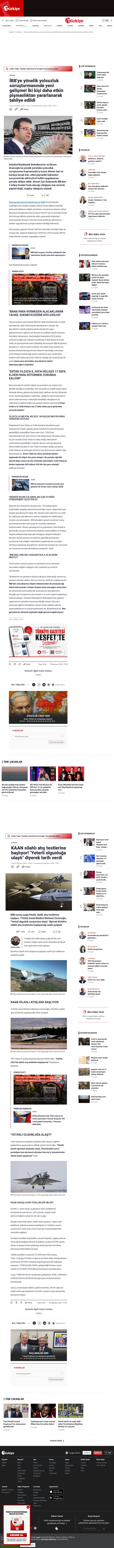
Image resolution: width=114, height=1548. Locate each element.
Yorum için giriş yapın (56, 742)
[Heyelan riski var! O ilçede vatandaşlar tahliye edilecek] (84, 1075)
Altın (19, 1465)
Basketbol (36, 1476)
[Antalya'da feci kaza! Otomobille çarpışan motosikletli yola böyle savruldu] (84, 313)
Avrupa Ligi (37, 1473)
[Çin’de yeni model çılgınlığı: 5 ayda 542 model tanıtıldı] (84, 299)
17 (48, 721)
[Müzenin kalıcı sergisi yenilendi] (84, 1063)
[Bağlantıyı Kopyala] (16, 109)
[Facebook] (15, 664)
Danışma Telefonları (39, 1500)
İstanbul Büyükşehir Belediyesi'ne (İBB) (27, 202)
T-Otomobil (21, 1478)
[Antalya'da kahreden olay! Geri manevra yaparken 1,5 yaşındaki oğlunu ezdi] (90, 858)
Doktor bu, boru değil (96, 980)
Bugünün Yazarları (8, 1490)
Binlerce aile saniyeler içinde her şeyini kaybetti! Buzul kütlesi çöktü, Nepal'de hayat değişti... (100, 280)
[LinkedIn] (44, 684)
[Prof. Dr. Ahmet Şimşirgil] (83, 158)
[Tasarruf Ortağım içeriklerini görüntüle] (21, 26)
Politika (4, 1462)
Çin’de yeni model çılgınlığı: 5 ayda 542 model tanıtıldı (100, 296)
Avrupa (51, 1465)
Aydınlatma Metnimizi (48, 1539)
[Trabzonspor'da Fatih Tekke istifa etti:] (90, 75)
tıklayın (99, 241)
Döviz (19, 1468)
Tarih (82, 1470)
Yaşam (67, 1459)
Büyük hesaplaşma (95, 949)
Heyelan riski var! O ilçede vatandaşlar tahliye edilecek (98, 1071)
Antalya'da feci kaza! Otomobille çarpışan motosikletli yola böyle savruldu (100, 311)
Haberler (20, 1498)
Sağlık (67, 1462)
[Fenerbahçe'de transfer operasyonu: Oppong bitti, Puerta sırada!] (90, 133)
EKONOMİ (81, 25)
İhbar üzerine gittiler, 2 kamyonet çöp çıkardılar (99, 1085)
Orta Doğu (52, 1462)
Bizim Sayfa (101, 1459)
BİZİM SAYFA (48, 25)
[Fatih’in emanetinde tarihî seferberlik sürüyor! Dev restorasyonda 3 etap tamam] (84, 1045)
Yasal (35, 1503)
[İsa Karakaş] (83, 961)
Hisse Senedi (21, 1470)
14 (43, 721)
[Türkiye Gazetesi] (74, 23)
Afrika (51, 1470)
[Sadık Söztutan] (83, 980)
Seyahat (67, 1470)
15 (45, 721)
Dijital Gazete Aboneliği (40, 20)
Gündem (12, 75)
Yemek (67, 1468)
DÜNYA (91, 25)
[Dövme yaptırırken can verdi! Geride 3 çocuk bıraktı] (90, 874)
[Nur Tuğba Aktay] (83, 186)
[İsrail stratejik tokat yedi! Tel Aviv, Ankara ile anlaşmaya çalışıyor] (90, 121)
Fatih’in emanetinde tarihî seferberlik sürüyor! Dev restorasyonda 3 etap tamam (99, 1044)
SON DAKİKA (7, 25)
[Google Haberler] (58, 685)
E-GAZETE (87, 1453)
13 (41, 721)
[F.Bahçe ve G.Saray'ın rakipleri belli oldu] (84, 329)
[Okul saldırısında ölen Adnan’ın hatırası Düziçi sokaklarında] (84, 267)
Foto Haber (21, 1500)
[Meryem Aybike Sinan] (83, 200)
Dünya (51, 1459)
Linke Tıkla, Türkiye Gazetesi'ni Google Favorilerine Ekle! (34, 69)
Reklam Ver (37, 1506)
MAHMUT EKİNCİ (18, 619)
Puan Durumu (37, 1465)
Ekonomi (20, 1459)
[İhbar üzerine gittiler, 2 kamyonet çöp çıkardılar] (84, 1089)
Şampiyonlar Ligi (38, 1470)
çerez (38, 1537)
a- (43, 195)
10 (36, 721)
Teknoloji (20, 1492)
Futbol (35, 1462)
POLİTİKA (70, 25)
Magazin (20, 1490)
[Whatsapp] (10, 109)
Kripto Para (21, 1473)
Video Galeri (21, 1503)
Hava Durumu (69, 1465)
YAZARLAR (35, 25)
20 (54, 721)
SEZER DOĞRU (15, 947)
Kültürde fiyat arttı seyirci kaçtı (98, 1098)
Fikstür (35, 1468)
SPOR (100, 25)
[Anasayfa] (8, 1453)
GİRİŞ (106, 20)
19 (52, 721)
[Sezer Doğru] (15, 941)
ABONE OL (98, 1453)
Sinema (83, 1462)
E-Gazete (11, 20)
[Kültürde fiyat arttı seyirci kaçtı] (84, 1102)
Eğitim (4, 1465)
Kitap (82, 1468)
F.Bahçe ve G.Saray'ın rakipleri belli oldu (100, 325)
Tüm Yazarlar (6, 1492)
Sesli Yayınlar (101, 1465)
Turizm (19, 1481)
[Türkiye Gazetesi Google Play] (56, 1498)
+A (47, 195)
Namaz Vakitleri (102, 1462)
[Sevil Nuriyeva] (83, 949)
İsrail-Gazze (53, 1473)
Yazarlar (4, 1486)
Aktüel (67, 1473)
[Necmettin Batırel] (83, 991)
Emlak (19, 1476)
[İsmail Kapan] (83, 935)
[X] (33, 684)
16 (47, 721)
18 (50, 721)
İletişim (35, 1492)
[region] (57, 1540)
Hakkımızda (37, 1490)
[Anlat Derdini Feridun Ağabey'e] (83, 214)
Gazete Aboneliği (23, 20)
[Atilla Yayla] (83, 172)
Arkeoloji (84, 1465)
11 (38, 721)
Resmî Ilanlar (21, 1495)
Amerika (52, 1468)
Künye (35, 1495)
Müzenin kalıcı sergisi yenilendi (99, 1059)
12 (40, 721)
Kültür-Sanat (85, 1459)
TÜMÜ (56, 721)
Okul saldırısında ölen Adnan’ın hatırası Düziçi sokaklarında (100, 263)
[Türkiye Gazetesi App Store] (56, 1491)
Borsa (19, 1462)
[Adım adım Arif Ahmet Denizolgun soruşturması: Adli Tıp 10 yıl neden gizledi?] (90, 88)
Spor (34, 1459)
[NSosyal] (48, 684)
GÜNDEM (59, 25)
